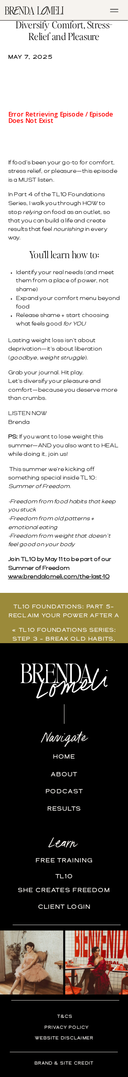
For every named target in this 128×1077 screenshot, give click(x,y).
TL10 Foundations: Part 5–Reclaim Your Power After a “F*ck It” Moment (64, 616)
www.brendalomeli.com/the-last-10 (59, 576)
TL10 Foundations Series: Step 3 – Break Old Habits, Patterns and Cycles (64, 639)
